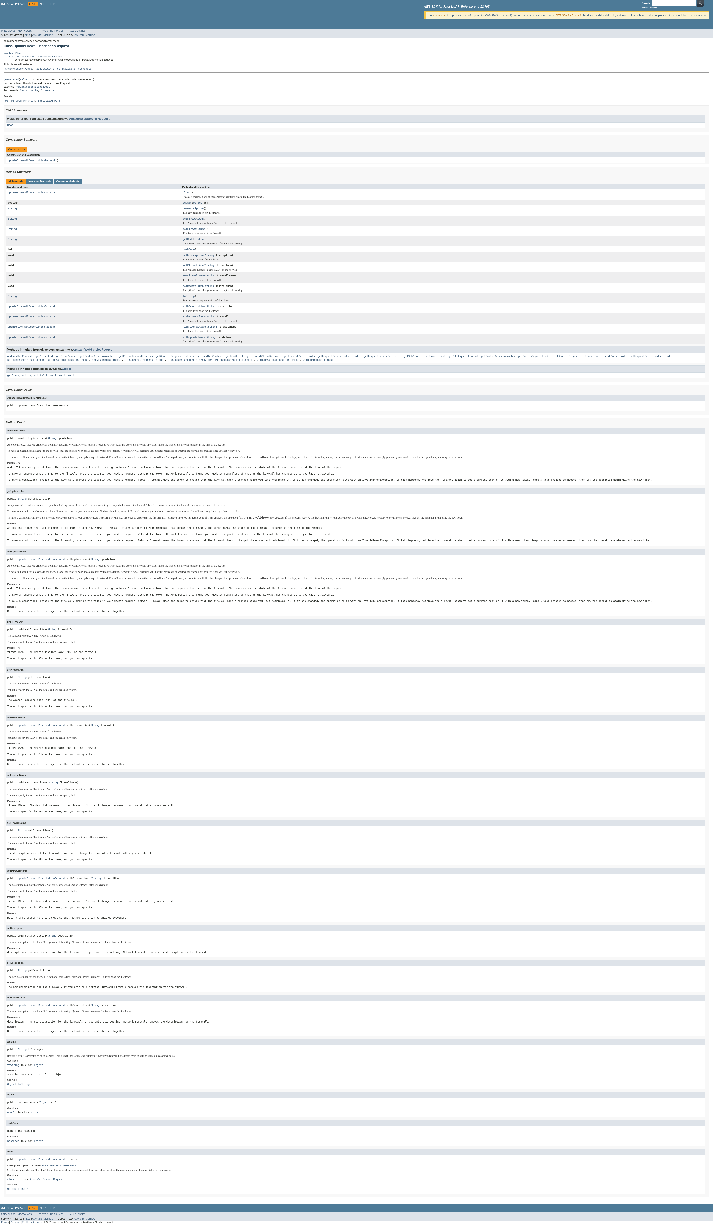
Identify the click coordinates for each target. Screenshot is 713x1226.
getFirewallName (194, 228)
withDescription (194, 306)
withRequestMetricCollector (234, 359)
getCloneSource (66, 356)
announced (439, 15)
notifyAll (40, 375)
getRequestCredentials (299, 356)
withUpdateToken (194, 337)
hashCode (189, 249)
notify (26, 375)
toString (189, 296)
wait (53, 375)
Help (52, 4)
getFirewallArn (193, 218)
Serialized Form (49, 100)
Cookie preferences (32, 1222)
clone (186, 192)
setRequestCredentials (611, 356)
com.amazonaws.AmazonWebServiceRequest (36, 56)
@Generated (11, 79)
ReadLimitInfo (44, 68)
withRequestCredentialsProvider (190, 359)
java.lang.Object (13, 53)
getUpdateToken (193, 239)
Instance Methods (39, 181)
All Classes (77, 31)
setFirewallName (194, 275)
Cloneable (84, 68)
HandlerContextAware (18, 68)
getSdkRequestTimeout (463, 356)
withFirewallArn (194, 316)
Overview (7, 4)
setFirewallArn (193, 265)
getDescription (193, 208)
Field (27, 35)
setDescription (193, 255)
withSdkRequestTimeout (318, 359)
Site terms (15, 1222)
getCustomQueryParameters (98, 356)
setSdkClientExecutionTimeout (68, 359)
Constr (37, 35)
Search (646, 3)
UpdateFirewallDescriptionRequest (31, 160)
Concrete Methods (68, 181)
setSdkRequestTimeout (107, 359)
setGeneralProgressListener (573, 356)
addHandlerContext (19, 356)
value (23, 79)
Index (43, 4)
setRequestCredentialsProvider (651, 356)
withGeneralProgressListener (145, 359)
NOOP (10, 125)
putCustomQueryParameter (498, 356)
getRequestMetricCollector (382, 356)
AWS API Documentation (19, 100)
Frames (43, 31)
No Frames (56, 31)
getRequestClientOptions (263, 356)
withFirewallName (194, 326)
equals (187, 202)
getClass (13, 375)
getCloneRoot (44, 356)
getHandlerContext (210, 356)
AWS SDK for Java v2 (568, 15)
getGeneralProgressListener (175, 356)
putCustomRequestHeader (534, 356)
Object (197, 202)
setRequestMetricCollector (25, 359)
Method (48, 35)
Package (20, 4)
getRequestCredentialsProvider (339, 356)
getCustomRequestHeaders (136, 356)
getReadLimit (234, 356)
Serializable (66, 68)
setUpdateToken (193, 285)
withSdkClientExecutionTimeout (278, 359)
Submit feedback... (650, 7)
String (12, 208)
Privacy (5, 1222)
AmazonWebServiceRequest (33, 86)
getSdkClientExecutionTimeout (424, 356)
